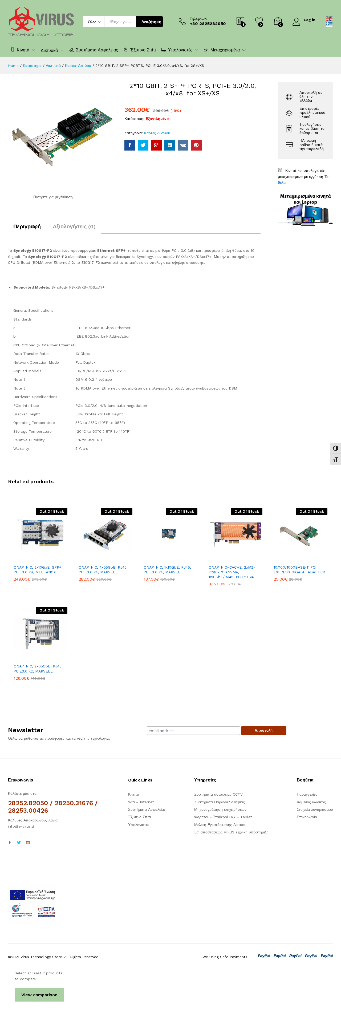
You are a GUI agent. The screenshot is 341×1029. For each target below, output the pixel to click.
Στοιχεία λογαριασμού (315, 809)
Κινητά (133, 794)
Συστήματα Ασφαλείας (97, 50)
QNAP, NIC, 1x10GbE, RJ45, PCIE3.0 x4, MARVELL (167, 569)
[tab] (27, 229)
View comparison (39, 994)
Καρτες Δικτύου (157, 133)
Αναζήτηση (151, 21)
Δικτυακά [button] (49, 50)
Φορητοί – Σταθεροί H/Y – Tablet (223, 817)
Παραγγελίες (307, 794)
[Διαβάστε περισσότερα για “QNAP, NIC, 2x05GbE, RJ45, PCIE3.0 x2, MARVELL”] (22, 657)
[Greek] (329, 24)
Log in (309, 20)
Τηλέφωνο (198, 19)
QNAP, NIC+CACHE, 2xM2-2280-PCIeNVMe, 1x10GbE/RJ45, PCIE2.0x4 (232, 572)
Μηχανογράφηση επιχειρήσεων (220, 809)
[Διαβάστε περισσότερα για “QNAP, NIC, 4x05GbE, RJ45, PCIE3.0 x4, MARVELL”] (87, 558)
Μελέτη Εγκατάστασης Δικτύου (220, 825)
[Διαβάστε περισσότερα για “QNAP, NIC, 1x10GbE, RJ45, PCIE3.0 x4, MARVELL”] (152, 558)
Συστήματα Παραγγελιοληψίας (219, 802)
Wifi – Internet (141, 802)
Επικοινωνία (307, 817)
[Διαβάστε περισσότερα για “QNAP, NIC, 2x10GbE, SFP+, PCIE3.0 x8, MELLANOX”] (22, 558)
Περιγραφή (27, 226)
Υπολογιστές (138, 825)
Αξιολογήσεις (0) (74, 226)
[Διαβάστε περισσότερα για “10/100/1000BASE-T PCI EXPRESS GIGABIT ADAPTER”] (282, 558)
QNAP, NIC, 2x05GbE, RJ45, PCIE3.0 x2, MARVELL (38, 668)
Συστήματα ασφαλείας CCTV (218, 794)
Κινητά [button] (23, 50)
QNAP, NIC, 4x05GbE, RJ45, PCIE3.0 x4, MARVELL (103, 569)
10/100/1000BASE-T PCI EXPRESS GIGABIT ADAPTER (299, 569)
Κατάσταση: (134, 118)
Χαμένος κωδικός (311, 802)
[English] (329, 18)
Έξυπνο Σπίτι (143, 50)
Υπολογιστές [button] (180, 50)
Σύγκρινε (58, 558)
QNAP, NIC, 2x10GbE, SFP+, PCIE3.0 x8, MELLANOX (38, 569)
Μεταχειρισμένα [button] (225, 50)
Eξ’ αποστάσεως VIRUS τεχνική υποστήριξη (231, 832)
